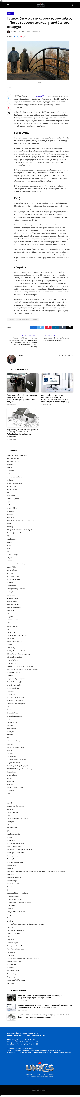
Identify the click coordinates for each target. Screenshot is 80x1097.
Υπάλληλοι (10, 955)
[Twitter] (9, 98)
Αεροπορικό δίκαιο (13, 461)
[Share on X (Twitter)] (17, 36)
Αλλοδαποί (10, 471)
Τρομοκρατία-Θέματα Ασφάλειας (17, 946)
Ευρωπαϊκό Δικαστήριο (14, 716)
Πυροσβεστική (11, 887)
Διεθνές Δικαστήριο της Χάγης (16, 589)
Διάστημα (10, 573)
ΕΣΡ (8, 707)
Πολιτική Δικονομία (13, 856)
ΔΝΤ (8, 623)
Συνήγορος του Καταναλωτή (16, 912)
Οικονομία (10, 822)
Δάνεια (9, 545)
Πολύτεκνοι (10, 868)
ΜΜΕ (8, 794)
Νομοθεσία (10, 809)
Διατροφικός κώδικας (13, 579)
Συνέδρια (10, 909)
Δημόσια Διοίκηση (13, 554)
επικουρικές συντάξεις (37, 96)
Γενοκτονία (10, 542)
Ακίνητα (9, 468)
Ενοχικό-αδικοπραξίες (14, 685)
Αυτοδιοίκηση (11, 517)
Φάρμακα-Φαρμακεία (14, 961)
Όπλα (9, 825)
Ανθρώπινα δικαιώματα (14, 483)
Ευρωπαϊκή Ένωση (13, 713)
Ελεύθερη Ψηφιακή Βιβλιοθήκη (17, 651)
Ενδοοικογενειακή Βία (14, 672)
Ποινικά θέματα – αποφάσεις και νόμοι (19, 850)
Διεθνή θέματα (11, 595)
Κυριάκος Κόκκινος (23, 319)
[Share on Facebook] (14, 36)
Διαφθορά (10, 582)
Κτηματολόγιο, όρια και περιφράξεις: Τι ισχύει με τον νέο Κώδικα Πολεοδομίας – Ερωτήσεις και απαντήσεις (22, 433)
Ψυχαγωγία (10, 983)
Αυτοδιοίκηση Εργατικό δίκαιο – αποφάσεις (21, 520)
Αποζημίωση (11, 495)
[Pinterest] (9, 108)
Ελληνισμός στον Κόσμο (14, 657)
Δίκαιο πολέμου (12, 601)
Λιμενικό (9, 784)
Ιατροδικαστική (12, 728)
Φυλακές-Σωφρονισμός (14, 974)
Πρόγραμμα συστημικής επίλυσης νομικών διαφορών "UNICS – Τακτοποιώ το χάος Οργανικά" (37, 871)
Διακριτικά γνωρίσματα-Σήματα (17, 564)
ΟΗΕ (8, 815)
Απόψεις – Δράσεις (13, 499)
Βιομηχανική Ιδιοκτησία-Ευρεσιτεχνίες (19, 530)
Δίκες (8, 613)
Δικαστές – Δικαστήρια (14, 607)
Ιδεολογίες (10, 731)
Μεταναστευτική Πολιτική (15, 787)
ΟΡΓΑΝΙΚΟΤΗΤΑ (12, 828)
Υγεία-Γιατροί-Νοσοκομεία (15, 949)
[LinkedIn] (9, 103)
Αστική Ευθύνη (12, 508)
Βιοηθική (10, 527)
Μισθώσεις (10, 791)
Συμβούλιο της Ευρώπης (15, 899)
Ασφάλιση (10, 514)
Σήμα (8, 890)
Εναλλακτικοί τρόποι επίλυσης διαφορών (20, 666)
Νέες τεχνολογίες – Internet (15, 806)
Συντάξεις (11, 13)
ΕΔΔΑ (8, 629)
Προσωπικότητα (12, 881)
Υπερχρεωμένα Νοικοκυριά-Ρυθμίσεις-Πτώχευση (23, 958)
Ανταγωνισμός (11, 486)
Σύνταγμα (10, 918)
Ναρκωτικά (10, 797)
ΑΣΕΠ (8, 505)
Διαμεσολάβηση (12, 567)
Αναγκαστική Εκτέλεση (14, 477)
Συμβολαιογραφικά (13, 896)
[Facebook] (9, 93)
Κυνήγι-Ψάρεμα (12, 775)
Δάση (8, 548)
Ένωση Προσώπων (13, 688)
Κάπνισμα (10, 753)
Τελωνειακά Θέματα (13, 933)
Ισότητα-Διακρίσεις (13, 741)
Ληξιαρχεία (10, 781)
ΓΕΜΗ (9, 536)
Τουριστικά (10, 940)
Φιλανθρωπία (11, 964)
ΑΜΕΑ (9, 474)
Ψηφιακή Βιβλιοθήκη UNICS (16, 980)
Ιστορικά (9, 744)
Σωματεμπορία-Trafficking (15, 930)
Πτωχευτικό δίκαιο (13, 884)
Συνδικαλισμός (12, 905)
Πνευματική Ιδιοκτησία (14, 846)
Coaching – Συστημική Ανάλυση (17, 455)
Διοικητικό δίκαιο (12, 620)
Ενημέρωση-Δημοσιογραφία (16, 679)
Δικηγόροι (10, 617)
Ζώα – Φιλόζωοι (12, 722)
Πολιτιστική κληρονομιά (15, 862)
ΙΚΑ (8, 738)
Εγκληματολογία (12, 626)
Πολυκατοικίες (11, 865)
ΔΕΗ (8, 551)
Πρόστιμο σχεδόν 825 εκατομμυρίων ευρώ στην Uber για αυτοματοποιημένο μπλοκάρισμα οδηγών (22, 398)
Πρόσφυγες (10, 874)
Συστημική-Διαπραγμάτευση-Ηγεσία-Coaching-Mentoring (25, 924)
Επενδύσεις (10, 691)
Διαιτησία (10, 561)
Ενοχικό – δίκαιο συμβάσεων (16, 682)
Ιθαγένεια (10, 735)
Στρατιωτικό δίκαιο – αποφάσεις (17, 893)
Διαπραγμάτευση (12, 570)
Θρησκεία (10, 725)
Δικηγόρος (11, 319)
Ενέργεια (10, 676)
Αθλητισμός (11, 464)
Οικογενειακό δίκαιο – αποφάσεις (17, 818)
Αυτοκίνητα (10, 523)
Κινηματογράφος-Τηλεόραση (16, 759)
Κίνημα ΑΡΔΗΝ (11, 756)
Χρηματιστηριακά (12, 977)
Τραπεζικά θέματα (13, 943)
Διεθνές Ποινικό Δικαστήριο (16, 592)
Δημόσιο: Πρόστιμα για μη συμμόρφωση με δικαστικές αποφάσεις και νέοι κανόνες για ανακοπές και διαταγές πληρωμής (55, 398)
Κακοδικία (10, 750)
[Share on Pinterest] (21, 36)
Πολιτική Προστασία (13, 859)
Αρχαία (9, 502)
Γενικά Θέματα (11, 539)
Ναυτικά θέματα (12, 800)
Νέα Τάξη (10, 803)
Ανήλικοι (10, 480)
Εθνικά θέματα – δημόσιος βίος (17, 635)
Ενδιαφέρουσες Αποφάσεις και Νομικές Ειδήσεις (22, 669)
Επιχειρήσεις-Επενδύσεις (15, 700)
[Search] (72, 5)
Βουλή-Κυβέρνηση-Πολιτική (16, 533)
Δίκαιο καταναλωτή (13, 598)
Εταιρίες (9, 710)
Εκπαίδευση (11, 648)
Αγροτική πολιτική (13, 458)
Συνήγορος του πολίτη (14, 915)
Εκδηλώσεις (11, 638)
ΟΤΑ (8, 831)
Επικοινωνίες (11, 694)
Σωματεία (10, 927)
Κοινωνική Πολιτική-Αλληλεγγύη (17, 766)
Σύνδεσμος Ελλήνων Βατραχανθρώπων (19, 902)
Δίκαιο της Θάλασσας (14, 604)
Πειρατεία (10, 837)
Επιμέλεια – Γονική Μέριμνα (16, 697)
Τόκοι (8, 936)
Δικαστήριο (10, 610)
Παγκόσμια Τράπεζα (13, 834)
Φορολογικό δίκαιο (13, 971)
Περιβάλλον (11, 840)
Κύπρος (9, 778)
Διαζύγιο (9, 558)
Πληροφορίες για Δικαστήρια (16, 843)
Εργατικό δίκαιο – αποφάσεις (16, 704)
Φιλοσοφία (10, 968)
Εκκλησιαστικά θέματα (14, 641)
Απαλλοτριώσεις (12, 489)
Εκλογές (9, 645)
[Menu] (8, 5)
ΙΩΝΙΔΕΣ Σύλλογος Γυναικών (16, 747)
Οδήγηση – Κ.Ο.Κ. (12, 812)
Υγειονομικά (11, 952)
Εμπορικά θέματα (12, 660)
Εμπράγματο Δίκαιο (13, 663)
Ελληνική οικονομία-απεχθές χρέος (18, 654)
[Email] (9, 113)
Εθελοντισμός (11, 632)
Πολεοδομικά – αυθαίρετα (15, 853)
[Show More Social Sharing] (24, 36)
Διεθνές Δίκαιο (11, 586)
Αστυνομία (10, 511)
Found (2, 1096)
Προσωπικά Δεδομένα (14, 877)
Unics (14, 31)
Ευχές (9, 719)
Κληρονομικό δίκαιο (13, 763)
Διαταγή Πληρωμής (13, 576)
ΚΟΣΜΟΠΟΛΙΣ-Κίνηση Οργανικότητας (19, 769)
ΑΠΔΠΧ (9, 492)
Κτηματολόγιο (11, 772)
